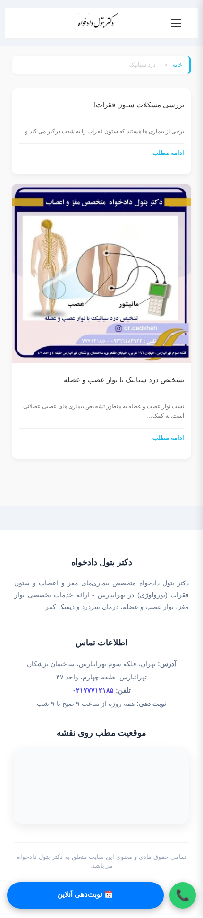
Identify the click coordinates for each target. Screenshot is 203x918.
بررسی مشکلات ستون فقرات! (139, 105)
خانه (177, 64)
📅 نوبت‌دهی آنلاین (85, 894)
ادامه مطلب (168, 152)
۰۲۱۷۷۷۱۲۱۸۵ (93, 690)
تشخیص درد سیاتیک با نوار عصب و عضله (124, 380)
